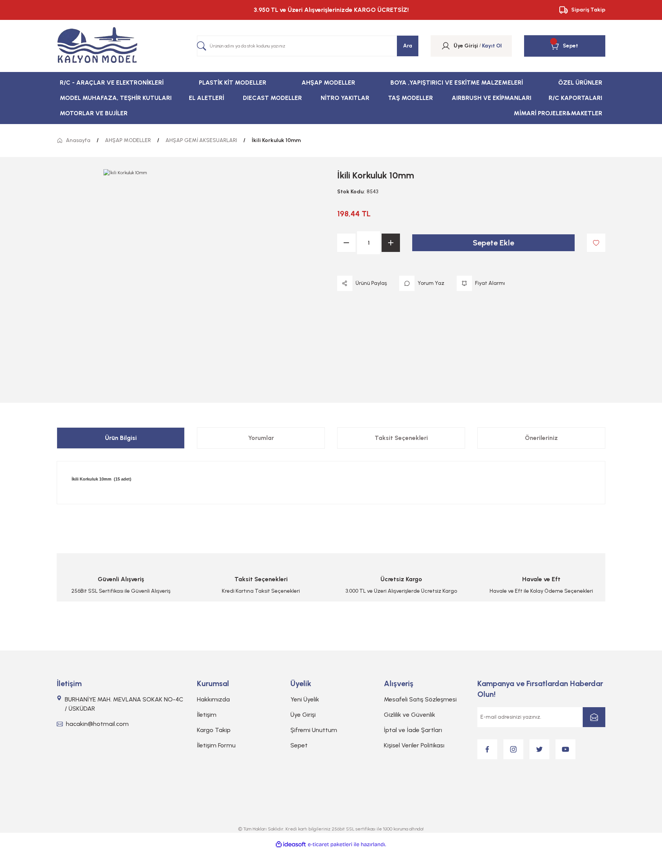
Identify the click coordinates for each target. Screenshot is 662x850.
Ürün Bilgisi (121, 437)
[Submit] (594, 717)
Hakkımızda (213, 699)
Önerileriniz (541, 437)
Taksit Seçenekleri (401, 437)
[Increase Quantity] (391, 243)
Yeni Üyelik (304, 699)
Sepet (299, 745)
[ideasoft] (290, 844)
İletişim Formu (216, 745)
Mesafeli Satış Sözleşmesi (420, 699)
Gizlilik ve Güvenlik (409, 714)
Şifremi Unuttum (313, 730)
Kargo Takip (214, 730)
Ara (407, 45)
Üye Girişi (303, 714)
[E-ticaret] (330, 844)
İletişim (206, 714)
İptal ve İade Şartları (413, 730)
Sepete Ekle (493, 242)
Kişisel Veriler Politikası (414, 745)
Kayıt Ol (492, 45)
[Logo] (97, 46)
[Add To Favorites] (596, 243)
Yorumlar (261, 437)
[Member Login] (446, 46)
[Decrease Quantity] (346, 243)
